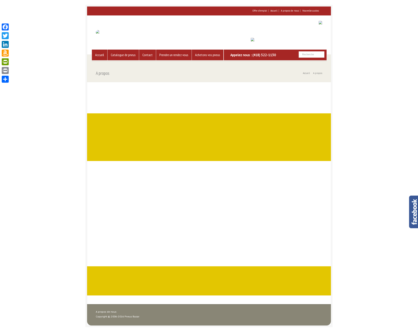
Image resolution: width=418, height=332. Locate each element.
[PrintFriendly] (5, 61)
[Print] (5, 70)
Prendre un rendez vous (173, 55)
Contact (147, 55)
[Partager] (5, 79)
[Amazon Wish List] (5, 53)
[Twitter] (5, 35)
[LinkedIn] (5, 44)
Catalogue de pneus (123, 55)
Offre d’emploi (259, 10)
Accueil (273, 10)
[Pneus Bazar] (105, 32)
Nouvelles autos (310, 10)
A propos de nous (290, 10)
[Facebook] (5, 27)
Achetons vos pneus (207, 55)
